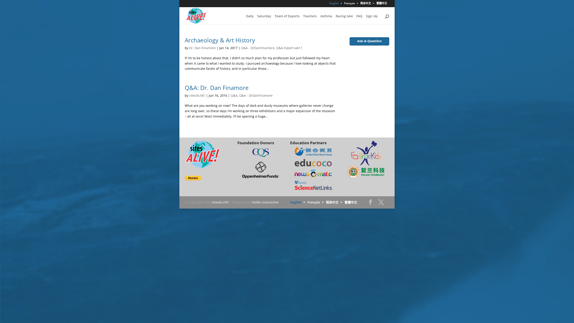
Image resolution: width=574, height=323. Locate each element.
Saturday (264, 16)
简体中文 (365, 3)
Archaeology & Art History (220, 40)
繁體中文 (381, 3)
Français (349, 3)
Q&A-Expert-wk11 (289, 48)
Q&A (234, 95)
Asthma (326, 16)
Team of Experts (287, 16)
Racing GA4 (344, 16)
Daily (250, 16)
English (334, 3)
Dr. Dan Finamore (202, 48)
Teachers (310, 16)
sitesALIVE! (197, 95)
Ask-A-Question (369, 41)
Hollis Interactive (265, 202)
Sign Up (372, 16)
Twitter (381, 203)
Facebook (370, 203)
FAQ (359, 16)
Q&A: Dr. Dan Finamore (217, 88)
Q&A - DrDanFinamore (257, 48)
